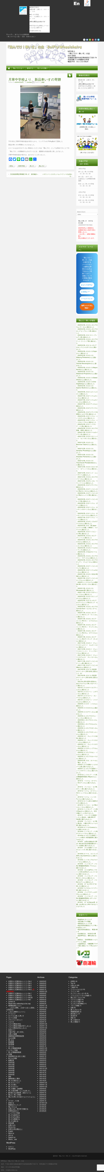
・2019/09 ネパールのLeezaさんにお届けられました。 (86, 828)
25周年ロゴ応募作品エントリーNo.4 (19, 985)
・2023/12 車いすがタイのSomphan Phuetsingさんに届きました (86, 450)
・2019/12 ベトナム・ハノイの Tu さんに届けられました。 (86, 798)
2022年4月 (42, 1062)
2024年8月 (42, 1012)
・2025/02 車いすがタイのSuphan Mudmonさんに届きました (86, 388)
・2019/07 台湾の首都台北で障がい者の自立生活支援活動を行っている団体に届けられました (87, 843)
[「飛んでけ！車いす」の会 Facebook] (95, 40)
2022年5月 (42, 1060)
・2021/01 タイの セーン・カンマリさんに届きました (86, 697)
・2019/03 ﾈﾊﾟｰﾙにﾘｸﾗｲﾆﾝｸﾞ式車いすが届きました (86, 885)
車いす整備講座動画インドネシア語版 (13, 1049)
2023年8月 (42, 1032)
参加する (30, 68)
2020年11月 (43, 1084)
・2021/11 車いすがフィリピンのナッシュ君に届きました (87, 662)
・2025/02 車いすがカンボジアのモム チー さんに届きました (87, 326)
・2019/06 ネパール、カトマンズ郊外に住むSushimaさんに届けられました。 (87, 856)
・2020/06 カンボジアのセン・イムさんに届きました (87, 753)
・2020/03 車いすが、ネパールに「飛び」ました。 (87, 761)
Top (72, 983)
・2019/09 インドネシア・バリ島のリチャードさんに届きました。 (87, 832)
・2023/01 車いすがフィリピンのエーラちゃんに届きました (87, 579)
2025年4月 (42, 999)
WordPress (11, 1149)
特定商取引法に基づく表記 (16, 1056)
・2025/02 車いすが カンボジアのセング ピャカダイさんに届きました (86, 347)
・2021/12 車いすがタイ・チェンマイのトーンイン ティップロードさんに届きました (87, 651)
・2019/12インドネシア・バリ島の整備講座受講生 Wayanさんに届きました (86, 777)
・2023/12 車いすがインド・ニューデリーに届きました (87, 474)
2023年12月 (43, 1024)
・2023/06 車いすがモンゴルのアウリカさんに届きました (87, 522)
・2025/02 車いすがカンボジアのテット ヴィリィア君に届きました (87, 341)
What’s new (12, 1139)
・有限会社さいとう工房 (84, 923)
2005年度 (11, 1072)
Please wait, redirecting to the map (19, 1003)
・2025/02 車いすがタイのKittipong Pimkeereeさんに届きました (86, 357)
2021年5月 (42, 1074)
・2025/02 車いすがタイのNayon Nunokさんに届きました (87, 368)
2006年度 (11, 1074)
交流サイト (11, 1030)
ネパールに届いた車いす (16, 1016)
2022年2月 (42, 1066)
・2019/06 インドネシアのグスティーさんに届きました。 (87, 861)
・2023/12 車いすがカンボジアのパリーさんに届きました (87, 478)
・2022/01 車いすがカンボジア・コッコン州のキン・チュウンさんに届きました (87, 627)
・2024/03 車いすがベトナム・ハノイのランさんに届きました (87, 417)
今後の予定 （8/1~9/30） (16, 1032)
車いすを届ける (13, 1121)
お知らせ (73, 985)
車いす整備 (74, 1022)
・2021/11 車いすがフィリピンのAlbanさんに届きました (87, 666)
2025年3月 (42, 1001)
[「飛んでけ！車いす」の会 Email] (87, 40)
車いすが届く (12, 1084)
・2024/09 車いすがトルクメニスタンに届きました (87, 393)
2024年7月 (42, 1014)
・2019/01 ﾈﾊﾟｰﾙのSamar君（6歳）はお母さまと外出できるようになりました (87, 904)
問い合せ (11, 1040)
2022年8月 (42, 1054)
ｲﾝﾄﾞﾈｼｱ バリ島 (13, 1101)
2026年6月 (42, 983)
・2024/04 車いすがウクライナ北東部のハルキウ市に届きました (87, 413)
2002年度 (11, 1066)
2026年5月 (42, 985)
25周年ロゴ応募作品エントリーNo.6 (20, 990)
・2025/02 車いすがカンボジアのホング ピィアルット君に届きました (87, 331)
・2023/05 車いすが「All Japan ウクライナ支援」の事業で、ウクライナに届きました (87, 527)
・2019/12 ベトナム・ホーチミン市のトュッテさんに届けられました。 (87, 793)
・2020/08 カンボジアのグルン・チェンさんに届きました (87, 717)
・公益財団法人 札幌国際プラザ (87, 944)
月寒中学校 (21, 166)
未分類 (73, 1016)
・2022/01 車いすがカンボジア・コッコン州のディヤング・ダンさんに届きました (87, 639)
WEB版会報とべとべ (14, 1005)
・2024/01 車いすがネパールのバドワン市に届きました (87, 433)
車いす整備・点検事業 (15, 1089)
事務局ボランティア (14, 1105)
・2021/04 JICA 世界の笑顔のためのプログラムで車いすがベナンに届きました (87, 683)
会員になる (11, 1125)
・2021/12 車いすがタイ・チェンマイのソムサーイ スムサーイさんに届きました (87, 645)
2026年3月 (42, 987)
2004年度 (11, 1070)
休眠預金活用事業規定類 (16, 1036)
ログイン (11, 1147)
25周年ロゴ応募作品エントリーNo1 (19, 999)
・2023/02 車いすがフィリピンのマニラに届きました (87, 567)
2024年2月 (42, 1020)
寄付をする (11, 1127)
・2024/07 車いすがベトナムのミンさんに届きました (87, 397)
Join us (10, 1135)
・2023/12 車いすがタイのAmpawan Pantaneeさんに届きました (86, 457)
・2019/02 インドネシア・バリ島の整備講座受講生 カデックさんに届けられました (86, 898)
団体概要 (11, 1042)
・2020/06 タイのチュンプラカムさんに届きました (87, 749)
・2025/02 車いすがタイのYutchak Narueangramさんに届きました (86, 363)
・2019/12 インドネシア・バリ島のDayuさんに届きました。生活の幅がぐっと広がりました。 (87, 811)
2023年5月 (42, 1038)
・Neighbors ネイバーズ (84, 919)
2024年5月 (42, 1016)
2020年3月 (42, 1099)
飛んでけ (41, 166)
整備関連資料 (75, 1012)
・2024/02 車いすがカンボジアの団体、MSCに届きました (87, 429)
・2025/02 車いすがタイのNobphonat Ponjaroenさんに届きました (87, 373)
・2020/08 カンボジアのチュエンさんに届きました (87, 733)
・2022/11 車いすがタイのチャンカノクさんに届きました (87, 593)
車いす (32, 166)
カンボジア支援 (76, 1001)
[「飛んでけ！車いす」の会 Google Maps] (90, 40)
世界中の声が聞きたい (15, 1129)
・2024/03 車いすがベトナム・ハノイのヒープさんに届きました (87, 421)
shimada (29, 82)
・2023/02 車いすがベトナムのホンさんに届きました (87, 571)
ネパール (11, 1046)
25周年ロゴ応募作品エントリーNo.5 (19, 987)
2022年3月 (42, 1064)
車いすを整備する (14, 1119)
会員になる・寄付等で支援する (18, 1109)
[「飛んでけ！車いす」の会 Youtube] (93, 40)
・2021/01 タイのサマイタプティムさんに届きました (87, 688)
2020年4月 (42, 1097)
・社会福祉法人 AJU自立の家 (86, 933)
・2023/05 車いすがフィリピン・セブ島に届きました (87, 532)
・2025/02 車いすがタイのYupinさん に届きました (86, 352)
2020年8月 (42, 1091)
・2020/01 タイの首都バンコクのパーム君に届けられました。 (87, 765)
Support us (11, 1137)
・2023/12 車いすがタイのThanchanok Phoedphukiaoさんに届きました (86, 463)
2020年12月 (43, 1082)
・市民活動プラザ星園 (83, 921)
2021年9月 (42, 1070)
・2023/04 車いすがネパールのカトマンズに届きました (87, 549)
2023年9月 (42, 1030)
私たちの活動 (42, 68)
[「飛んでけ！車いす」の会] (52, 53)
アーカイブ (11, 1014)
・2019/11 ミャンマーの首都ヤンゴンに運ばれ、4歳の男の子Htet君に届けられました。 (86, 817)
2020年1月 (42, 1101)
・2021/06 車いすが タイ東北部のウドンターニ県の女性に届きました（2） (87, 671)
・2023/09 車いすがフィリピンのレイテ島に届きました (87, 500)
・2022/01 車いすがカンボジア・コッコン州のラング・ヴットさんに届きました (87, 615)
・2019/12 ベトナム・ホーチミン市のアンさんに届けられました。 (86, 783)
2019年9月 (42, 1105)
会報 (72, 1008)
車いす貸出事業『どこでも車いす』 (19, 1091)
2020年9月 (42, 1089)
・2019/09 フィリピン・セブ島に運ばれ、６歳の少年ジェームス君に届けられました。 (87, 823)
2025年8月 (42, 995)
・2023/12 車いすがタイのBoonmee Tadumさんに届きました (86, 444)
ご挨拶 (42, 82)
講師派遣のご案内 (14, 1078)
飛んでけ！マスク (76, 997)
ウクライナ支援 (76, 999)
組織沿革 (11, 1060)
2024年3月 (42, 1018)
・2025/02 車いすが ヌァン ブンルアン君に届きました (86, 336)
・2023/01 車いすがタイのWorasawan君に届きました (85, 589)
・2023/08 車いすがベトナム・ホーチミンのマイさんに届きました (87, 514)
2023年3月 (42, 1042)
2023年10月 (43, 1028)
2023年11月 (43, 1026)
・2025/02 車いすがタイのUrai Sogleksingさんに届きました (86, 383)
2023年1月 (42, 1046)
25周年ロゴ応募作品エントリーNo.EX (20, 997)
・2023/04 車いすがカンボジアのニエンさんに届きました (87, 545)
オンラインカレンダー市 (78, 993)
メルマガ (11, 1022)
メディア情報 (75, 1005)
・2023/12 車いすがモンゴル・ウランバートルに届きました (87, 482)
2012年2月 (42, 1111)
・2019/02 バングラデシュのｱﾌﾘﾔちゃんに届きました (86, 893)
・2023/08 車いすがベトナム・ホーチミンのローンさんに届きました (87, 509)
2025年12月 (43, 991)
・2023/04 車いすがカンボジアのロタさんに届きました (87, 541)
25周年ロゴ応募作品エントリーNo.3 (19, 983)
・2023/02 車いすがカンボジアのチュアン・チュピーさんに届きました (87, 562)
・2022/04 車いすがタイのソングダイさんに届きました (87, 597)
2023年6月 (42, 1036)
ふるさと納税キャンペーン (16, 1012)
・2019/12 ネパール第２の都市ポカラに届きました (87, 802)
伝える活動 (11, 1038)
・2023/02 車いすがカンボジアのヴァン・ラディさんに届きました (87, 557)
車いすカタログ (13, 1087)
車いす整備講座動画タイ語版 (13, 1053)
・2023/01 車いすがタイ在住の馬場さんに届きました (87, 575)
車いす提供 (74, 1020)
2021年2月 (42, 1080)
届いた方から (75, 1010)
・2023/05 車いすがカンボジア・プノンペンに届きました (87, 537)
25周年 (73, 981)
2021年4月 (42, 1076)
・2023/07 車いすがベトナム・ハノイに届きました (87, 518)
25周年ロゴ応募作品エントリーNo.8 (19, 995)
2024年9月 (42, 1010)
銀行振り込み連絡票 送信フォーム (19, 1093)
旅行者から (74, 1014)
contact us (11, 1001)
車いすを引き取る (14, 1117)
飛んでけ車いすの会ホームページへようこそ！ (20, 1098)
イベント (73, 991)
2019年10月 (43, 1103)
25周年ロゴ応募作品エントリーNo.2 (19, 981)
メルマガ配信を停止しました (17, 1028)
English (10, 1131)
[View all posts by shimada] (33, 82)
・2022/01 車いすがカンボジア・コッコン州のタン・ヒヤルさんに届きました (87, 621)
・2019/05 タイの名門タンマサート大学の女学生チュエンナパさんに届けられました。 (87, 872)
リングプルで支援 (14, 1113)
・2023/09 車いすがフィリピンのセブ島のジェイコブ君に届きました (87, 495)
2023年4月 (42, 1040)
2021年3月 (42, 1078)
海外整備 (11, 1044)
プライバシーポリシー (15, 1020)
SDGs (11, 166)
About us (11, 1133)
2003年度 (11, 1068)
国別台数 (11, 1123)
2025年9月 (42, 993)
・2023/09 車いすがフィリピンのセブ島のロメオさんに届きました (87, 490)
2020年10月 (43, 1087)
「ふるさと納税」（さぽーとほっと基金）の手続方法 (20, 1009)
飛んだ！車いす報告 (14, 1095)
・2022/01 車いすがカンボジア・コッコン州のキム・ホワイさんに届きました (87, 633)
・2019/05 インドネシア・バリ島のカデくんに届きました (86, 881)
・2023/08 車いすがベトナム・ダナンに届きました (87, 504)
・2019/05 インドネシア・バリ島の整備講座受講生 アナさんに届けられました (86, 866)
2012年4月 (42, 1109)
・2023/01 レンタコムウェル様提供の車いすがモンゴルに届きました (87, 584)
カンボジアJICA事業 (77, 1003)
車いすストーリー (14, 1082)
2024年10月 (43, 1008)
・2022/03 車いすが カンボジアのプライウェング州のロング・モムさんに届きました (87, 602)
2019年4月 (42, 1107)
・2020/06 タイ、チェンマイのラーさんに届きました (87, 745)
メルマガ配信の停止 (14, 1024)
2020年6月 (42, 1095)
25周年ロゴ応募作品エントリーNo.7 (19, 993)
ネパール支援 (12, 1018)
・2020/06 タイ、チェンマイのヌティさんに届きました (87, 741)
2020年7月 (42, 1093)
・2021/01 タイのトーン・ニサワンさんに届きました (87, 693)
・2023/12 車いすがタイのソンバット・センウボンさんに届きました (87, 438)
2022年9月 (42, 1052)
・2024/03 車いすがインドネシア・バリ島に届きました (86, 425)
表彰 (9, 1076)
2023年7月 (42, 1034)
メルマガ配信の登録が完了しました (19, 1026)
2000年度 (11, 1062)
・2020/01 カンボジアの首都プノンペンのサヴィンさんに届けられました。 (87, 770)
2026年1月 (42, 989)
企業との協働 (12, 1034)
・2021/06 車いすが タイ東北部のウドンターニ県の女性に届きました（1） (87, 677)
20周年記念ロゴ (13, 1111)
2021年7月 (42, 1072)
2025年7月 (42, 997)
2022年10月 (43, 1050)
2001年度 (11, 1064)
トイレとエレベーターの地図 (80, 995)
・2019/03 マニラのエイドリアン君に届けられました (87, 889)
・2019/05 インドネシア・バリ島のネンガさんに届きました (86, 877)
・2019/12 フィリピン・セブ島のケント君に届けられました (86, 788)
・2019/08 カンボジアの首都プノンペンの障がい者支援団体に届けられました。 (87, 837)
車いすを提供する (14, 1115)
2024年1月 (42, 1022)
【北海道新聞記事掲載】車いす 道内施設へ (24, 174)
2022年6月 (42, 1058)
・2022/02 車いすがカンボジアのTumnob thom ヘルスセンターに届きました (87, 608)
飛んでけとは (18, 68)
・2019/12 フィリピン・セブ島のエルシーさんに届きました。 (87, 806)
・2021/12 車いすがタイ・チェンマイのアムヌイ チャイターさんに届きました (87, 657)
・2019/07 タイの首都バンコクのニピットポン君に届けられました (87, 849)
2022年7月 (42, 1056)
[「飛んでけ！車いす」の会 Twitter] (98, 40)
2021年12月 (43, 1068)
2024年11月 (43, 1005)
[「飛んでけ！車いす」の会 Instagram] (84, 40)
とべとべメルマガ (76, 989)
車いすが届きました (14, 1080)
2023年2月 (42, 1044)
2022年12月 (43, 1048)
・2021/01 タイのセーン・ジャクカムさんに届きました (87, 701)
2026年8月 (42, 981)
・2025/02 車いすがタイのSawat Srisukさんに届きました (86, 379)
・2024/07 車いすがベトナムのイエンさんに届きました (87, 401)
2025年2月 (42, 1003)
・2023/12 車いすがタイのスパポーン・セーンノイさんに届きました (87, 469)
